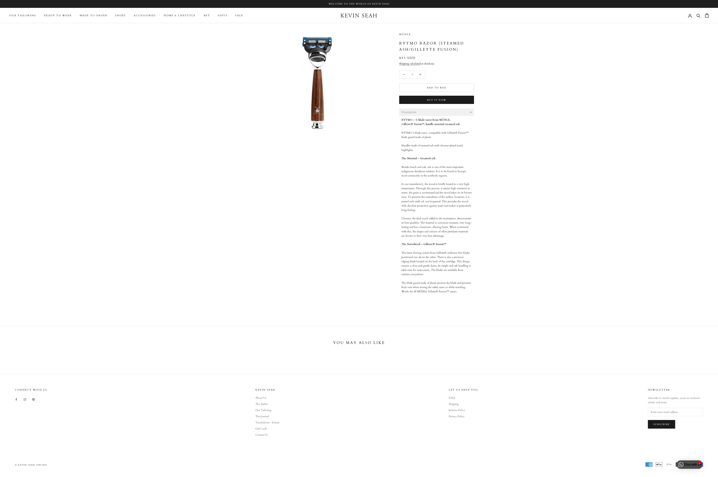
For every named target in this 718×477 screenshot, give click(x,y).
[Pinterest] (33, 399)
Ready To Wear (58, 15)
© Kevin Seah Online (31, 465)
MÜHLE (405, 34)
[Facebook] (16, 399)
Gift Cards (261, 428)
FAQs (452, 398)
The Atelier (261, 404)
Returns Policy (457, 410)
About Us (260, 398)
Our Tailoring (22, 15)
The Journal (262, 416)
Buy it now (436, 100)
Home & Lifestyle (180, 15)
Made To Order (94, 15)
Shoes (120, 15)
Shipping (454, 404)
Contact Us (261, 435)
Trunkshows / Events (267, 422)
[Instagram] (25, 399)
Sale (239, 15)
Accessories (145, 15)
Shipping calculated (410, 63)
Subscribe (661, 424)
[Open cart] (707, 15)
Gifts (222, 15)
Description (408, 112)
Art (206, 15)
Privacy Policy (456, 416)
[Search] (698, 15)
